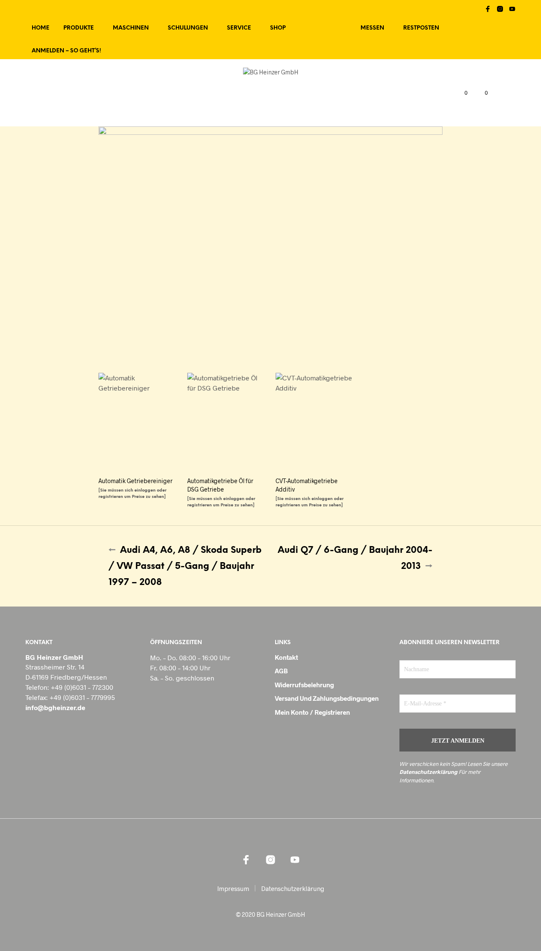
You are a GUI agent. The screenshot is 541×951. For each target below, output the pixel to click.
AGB (281, 671)
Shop (278, 28)
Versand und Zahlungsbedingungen (327, 698)
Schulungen (188, 28)
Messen (372, 28)
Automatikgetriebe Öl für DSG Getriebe (220, 485)
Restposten (421, 28)
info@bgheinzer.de (55, 707)
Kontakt (286, 657)
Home (40, 28)
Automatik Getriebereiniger (135, 480)
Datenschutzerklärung (428, 771)
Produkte (78, 28)
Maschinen (131, 28)
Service (239, 28)
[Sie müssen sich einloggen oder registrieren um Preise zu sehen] (132, 493)
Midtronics (323, 28)
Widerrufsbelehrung (304, 685)
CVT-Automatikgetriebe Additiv (307, 485)
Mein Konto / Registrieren (312, 712)
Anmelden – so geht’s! (66, 51)
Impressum (233, 888)
